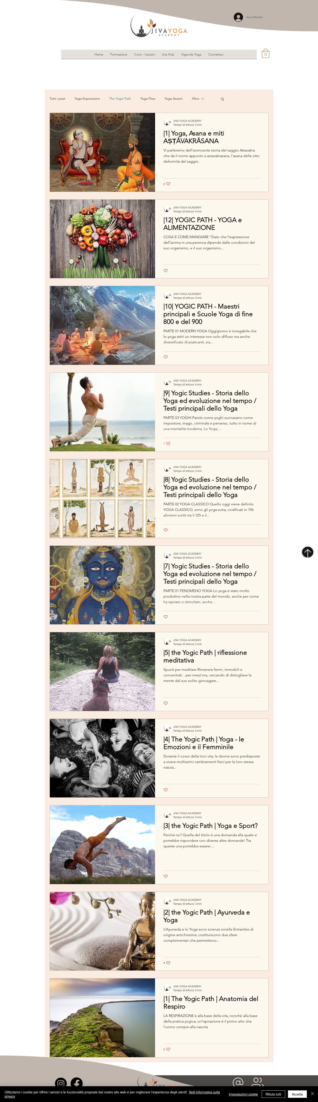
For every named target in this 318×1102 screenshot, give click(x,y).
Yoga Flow (147, 98)
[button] (266, 53)
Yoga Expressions (87, 98)
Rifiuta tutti (273, 1094)
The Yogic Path (120, 98)
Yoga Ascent (174, 98)
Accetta (297, 1094)
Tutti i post (57, 98)
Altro (195, 98)
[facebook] (77, 1083)
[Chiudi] (312, 1094)
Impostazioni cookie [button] (243, 1094)
